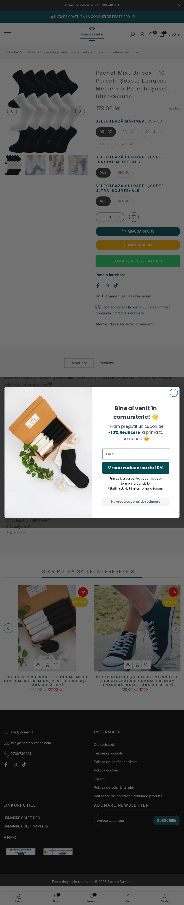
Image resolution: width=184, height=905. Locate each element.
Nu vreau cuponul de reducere (135, 501)
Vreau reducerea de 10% (135, 467)
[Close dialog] (174, 393)
